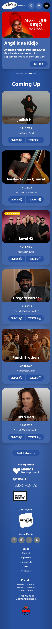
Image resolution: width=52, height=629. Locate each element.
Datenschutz (26, 562)
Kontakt (26, 553)
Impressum (26, 557)
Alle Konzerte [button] (26, 452)
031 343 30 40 (27, 595)
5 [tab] (34, 73)
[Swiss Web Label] (26, 610)
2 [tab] (21, 73)
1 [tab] (17, 73)
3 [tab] (26, 73)
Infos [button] (14, 140)
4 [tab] (30, 73)
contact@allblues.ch (27, 598)
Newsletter (26, 570)
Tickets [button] (33, 140)
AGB (26, 566)
